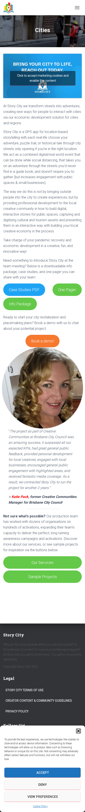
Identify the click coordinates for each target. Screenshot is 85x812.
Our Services (42, 562)
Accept (42, 773)
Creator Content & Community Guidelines (38, 700)
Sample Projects (42, 576)
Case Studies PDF (24, 289)
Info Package (20, 304)
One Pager (67, 289)
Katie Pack (20, 497)
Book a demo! (42, 341)
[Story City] (10, 7)
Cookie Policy (40, 806)
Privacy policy (17, 711)
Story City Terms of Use (24, 690)
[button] (78, 731)
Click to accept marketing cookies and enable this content (43, 78)
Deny (42, 785)
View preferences (42, 797)
